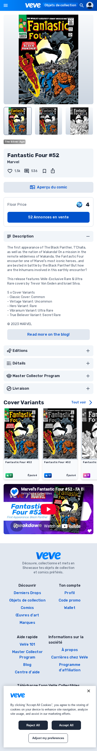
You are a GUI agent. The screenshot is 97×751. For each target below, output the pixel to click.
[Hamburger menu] (6, 5)
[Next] (88, 119)
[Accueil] (33, 5)
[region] (50, 716)
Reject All (33, 725)
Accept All (66, 725)
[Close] (89, 691)
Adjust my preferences (48, 738)
